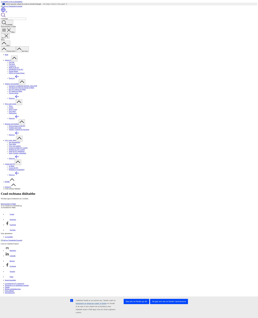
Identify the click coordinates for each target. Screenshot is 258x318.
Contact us (12, 66)
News (11, 106)
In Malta (11, 166)
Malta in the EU (14, 67)
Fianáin (7, 287)
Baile (6, 54)
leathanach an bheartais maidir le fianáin (91, 303)
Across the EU (13, 168)
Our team (12, 64)
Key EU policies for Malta (17, 89)
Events (11, 108)
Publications (13, 113)
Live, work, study (10, 140)
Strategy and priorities (12, 84)
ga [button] (6, 11)
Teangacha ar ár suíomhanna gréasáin (17, 285)
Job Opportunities (14, 142)
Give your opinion (15, 146)
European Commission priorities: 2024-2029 (23, 86)
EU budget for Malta (15, 91)
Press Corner (13, 109)
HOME (7, 182)
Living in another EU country (18, 148)
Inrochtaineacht (10, 293)
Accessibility (9, 237)
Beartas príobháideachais (13, 289)
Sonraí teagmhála (10, 280)
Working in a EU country (17, 149)
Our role (11, 62)
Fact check (12, 111)
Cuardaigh (4, 19)
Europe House (13, 71)
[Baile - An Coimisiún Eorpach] (11, 6)
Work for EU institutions (16, 151)
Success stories (13, 93)
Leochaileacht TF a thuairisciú (14, 283)
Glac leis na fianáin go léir (136, 301)
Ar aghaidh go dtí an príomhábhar (11, 2)
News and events (10, 104)
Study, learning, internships (17, 153)
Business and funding (12, 124)
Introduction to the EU (16, 69)
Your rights (12, 144)
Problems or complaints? (16, 169)
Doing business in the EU (17, 126)
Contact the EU (10, 164)
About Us (8, 60)
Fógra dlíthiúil (9, 291)
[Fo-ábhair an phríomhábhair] (14, 58)
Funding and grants (15, 128)
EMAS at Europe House (16, 73)
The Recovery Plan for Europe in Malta (21, 88)
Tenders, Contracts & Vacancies (19, 129)
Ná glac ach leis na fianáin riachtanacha (169, 301)
